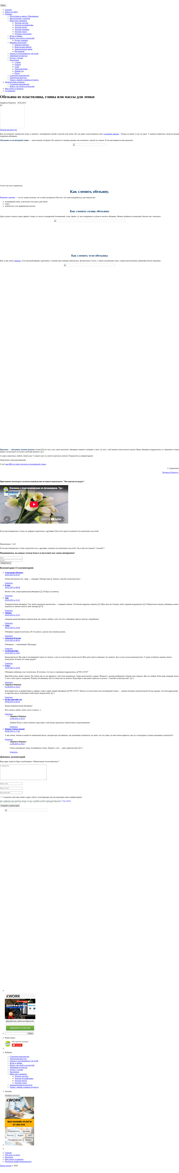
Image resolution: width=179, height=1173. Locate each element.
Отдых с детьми (16, 58)
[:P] (17, 801)
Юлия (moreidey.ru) (13, 699)
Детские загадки (21, 23)
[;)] (13, 801)
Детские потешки (22, 29)
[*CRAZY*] (56, 801)
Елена (7, 585)
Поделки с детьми (7, 197)
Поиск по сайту (11, 12)
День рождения (21, 69)
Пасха (17, 73)
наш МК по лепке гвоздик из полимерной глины (25, 464)
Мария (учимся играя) (15, 729)
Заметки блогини (22, 45)
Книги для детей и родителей (22, 38)
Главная (8, 10)
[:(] (9, 801)
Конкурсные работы (23, 47)
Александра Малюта (14, 573)
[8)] (6, 801)
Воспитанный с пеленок (20, 18)
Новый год (19, 71)
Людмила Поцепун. (170, 472)
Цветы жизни (5, 1166)
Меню (3, 5)
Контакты (9, 1157)
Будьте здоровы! (21, 40)
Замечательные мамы (23, 49)
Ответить (9, 583)
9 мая (17, 67)
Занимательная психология (21, 1085)
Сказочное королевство (19, 75)
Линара (8, 613)
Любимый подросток (18, 56)
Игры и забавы (16, 36)
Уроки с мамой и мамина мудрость (24, 80)
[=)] (2, 801)
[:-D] (21, 801)
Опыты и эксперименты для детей (24, 53)
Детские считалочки (23, 34)
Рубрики (8, 14)
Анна (7, 625)
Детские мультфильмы (24, 25)
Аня (7, 598)
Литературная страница (15, 82)
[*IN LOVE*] (40, 801)
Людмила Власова (13, 638)
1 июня (18, 62)
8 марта (18, 64)
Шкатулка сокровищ (18, 21)
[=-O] (26, 801)
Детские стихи (21, 32)
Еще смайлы (66, 801)
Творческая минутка (18, 78)
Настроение (19, 51)
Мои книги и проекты (14, 89)
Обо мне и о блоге (12, 1155)
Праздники (14, 60)
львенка (17, 261)
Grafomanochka (11, 651)
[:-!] (31, 801)
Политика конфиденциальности (18, 1161)
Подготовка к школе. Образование (24, 16)
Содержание (10, 91)
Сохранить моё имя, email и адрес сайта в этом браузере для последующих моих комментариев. (42, 797)
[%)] (48, 801)
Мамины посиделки (18, 43)
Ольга (7, 666)
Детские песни (21, 27)
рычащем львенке (111, 134)
